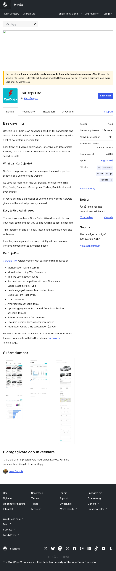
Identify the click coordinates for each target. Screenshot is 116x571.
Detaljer (10, 111)
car (99, 167)
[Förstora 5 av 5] (70, 362)
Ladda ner (105, 95)
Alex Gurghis (31, 98)
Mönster (36, 509)
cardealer (107, 167)
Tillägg (34, 503)
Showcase (37, 493)
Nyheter (7, 498)
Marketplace (106, 180)
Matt (7, 524)
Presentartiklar (97, 509)
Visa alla (108, 217)
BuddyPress (11, 535)
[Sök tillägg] (35, 24)
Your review (86, 217)
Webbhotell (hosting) (14, 503)
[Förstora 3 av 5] (45, 362)
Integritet (8, 509)
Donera (93, 503)
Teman (35, 498)
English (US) (107, 160)
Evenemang (94, 498)
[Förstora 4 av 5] (45, 390)
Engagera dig (95, 493)
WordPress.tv (68, 509)
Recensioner (28, 111)
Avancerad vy (87, 188)
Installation (49, 111)
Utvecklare (66, 503)
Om (5, 493)
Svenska (15, 548)
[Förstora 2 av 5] (21, 397)
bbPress (9, 529)
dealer (100, 173)
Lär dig (63, 493)
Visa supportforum (90, 245)
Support (108, 111)
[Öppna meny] (111, 4)
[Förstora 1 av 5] (21, 362)
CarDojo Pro (10, 260)
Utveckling (68, 111)
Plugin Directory (11, 13)
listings (108, 173)
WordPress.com (13, 519)
